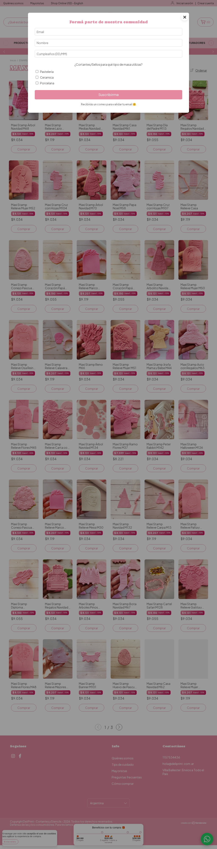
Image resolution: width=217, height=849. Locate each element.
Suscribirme (108, 94)
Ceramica (47, 77)
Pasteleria (47, 72)
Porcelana (47, 83)
